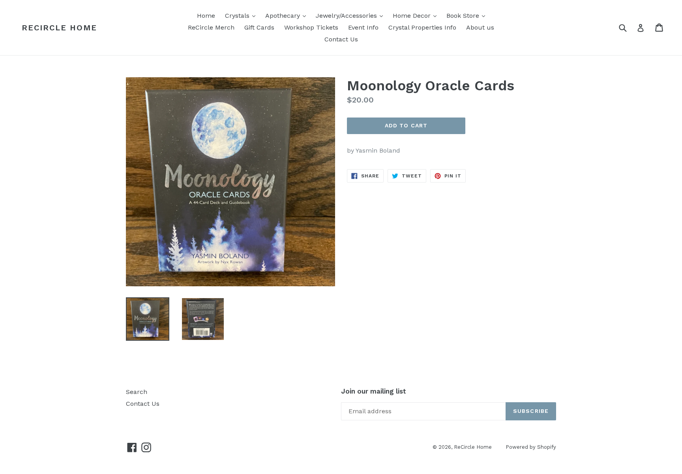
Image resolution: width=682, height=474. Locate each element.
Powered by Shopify (531, 447)
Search (136, 392)
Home (206, 15)
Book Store (467, 15)
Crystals (242, 15)
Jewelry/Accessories (351, 15)
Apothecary (287, 15)
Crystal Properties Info (422, 27)
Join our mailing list (373, 391)
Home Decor (416, 15)
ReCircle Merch (211, 27)
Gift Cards (259, 27)
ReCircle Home (59, 27)
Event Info (363, 27)
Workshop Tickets (311, 27)
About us (480, 27)
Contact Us (341, 39)
